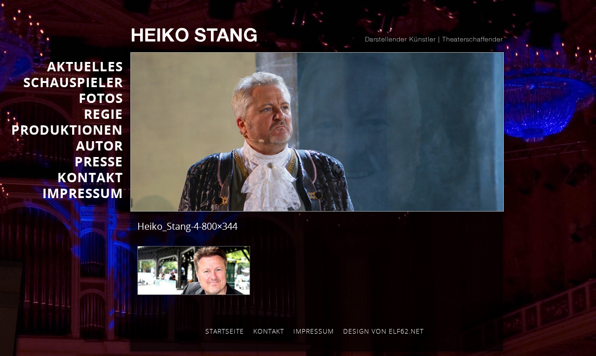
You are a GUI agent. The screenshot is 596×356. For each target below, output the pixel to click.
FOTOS (101, 98)
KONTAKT (90, 177)
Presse (98, 161)
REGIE (103, 114)
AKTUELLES (85, 66)
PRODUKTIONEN (67, 129)
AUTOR (99, 145)
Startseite (224, 331)
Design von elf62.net (383, 331)
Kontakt (268, 331)
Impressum (313, 331)
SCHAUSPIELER (73, 82)
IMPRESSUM (82, 193)
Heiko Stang (193, 37)
